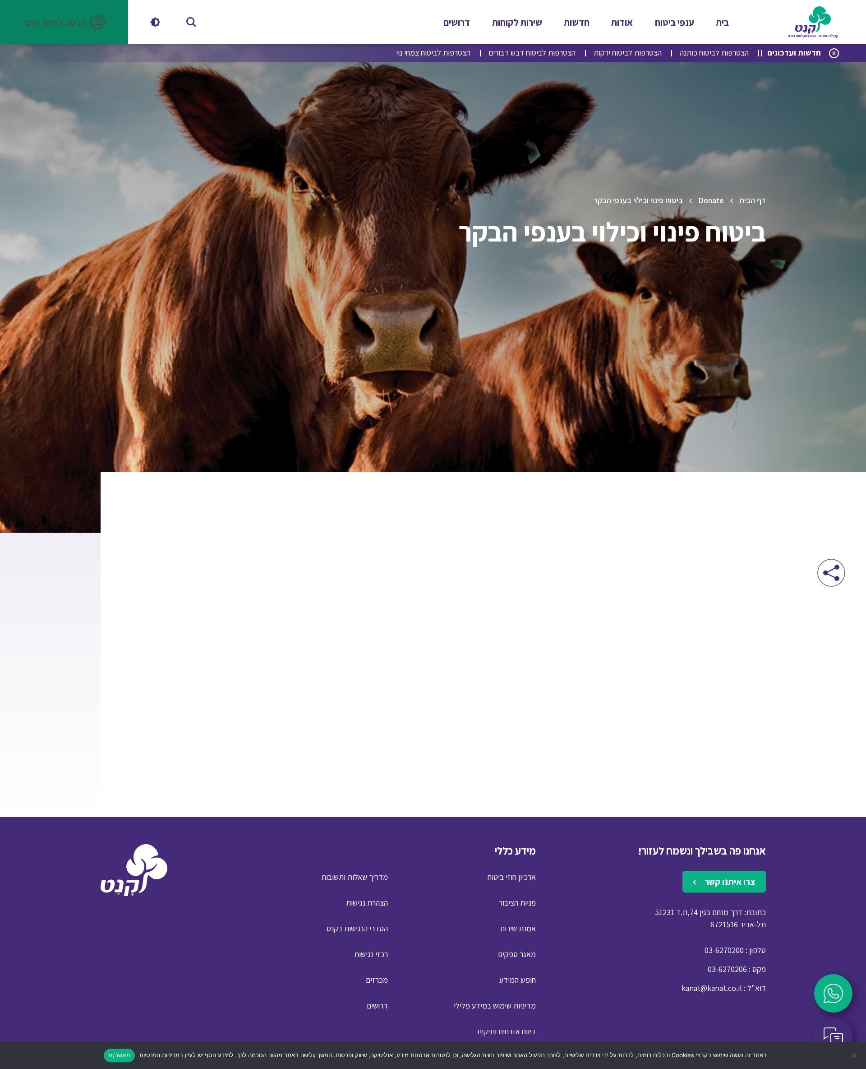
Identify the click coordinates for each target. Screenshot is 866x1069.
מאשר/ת (119, 1055)
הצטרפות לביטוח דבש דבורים (532, 52)
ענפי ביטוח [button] (674, 22)
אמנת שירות (518, 928)
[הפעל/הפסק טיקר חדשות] (834, 53)
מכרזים (377, 980)
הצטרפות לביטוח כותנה (714, 52)
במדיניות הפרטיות (161, 1055)
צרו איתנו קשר (729, 882)
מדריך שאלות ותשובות (354, 877)
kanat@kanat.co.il (712, 988)
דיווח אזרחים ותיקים (506, 1031)
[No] (854, 1055)
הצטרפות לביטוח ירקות (628, 52)
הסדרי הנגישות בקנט (357, 928)
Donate (711, 200)
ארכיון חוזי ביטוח (512, 877)
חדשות (577, 22)
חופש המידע (517, 980)
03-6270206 (727, 969)
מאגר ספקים (517, 954)
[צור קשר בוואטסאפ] (833, 993)
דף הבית (752, 200)
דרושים (456, 22)
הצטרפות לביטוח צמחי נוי (433, 52)
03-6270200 (724, 950)
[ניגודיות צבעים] (155, 22)
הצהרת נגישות (367, 902)
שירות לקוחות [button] (517, 22)
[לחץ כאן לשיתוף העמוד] (831, 573)
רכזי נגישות (371, 954)
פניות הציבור (517, 902)
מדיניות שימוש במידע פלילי (495, 1005)
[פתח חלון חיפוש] (191, 22)
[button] (64, 22)
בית (722, 22)
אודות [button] (622, 22)
